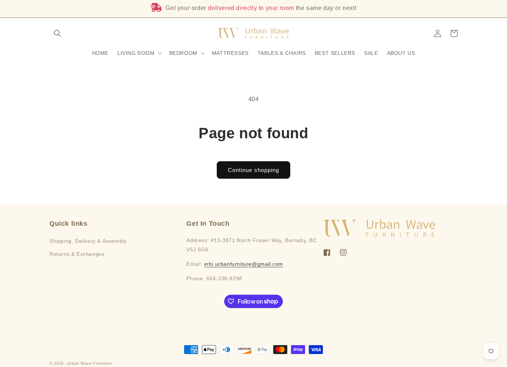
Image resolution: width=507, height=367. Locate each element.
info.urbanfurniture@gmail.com (243, 264)
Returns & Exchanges (76, 254)
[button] (57, 33)
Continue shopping (253, 170)
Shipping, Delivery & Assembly (88, 241)
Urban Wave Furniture (89, 363)
